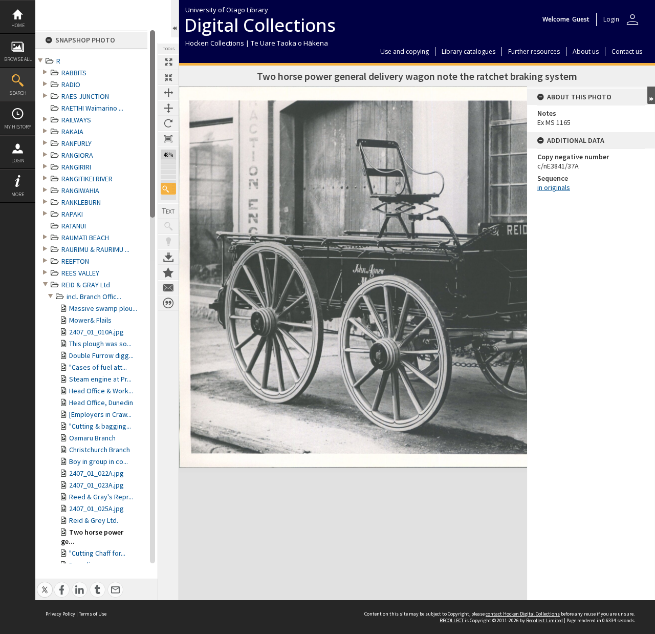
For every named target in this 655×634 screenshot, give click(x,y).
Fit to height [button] (168, 108)
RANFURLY (76, 143)
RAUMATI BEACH (85, 237)
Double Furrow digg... (101, 355)
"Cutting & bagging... (100, 426)
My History (17, 126)
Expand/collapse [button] (651, 95)
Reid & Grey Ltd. (93, 520)
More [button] (17, 194)
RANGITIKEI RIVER (87, 178)
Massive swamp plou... (103, 308)
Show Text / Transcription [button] (168, 211)
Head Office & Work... (101, 390)
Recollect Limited (544, 620)
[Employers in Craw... (100, 414)
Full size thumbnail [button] (168, 62)
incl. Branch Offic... (94, 296)
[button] (168, 189)
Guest (581, 19)
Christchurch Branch (99, 449)
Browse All (18, 59)
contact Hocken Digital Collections (523, 613)
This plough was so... (100, 343)
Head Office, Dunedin (101, 402)
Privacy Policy (60, 613)
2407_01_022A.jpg (96, 473)
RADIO (70, 84)
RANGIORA (77, 155)
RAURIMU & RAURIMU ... (95, 249)
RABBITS (73, 72)
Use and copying (404, 51)
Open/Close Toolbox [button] (175, 18)
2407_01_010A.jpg (96, 331)
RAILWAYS (76, 119)
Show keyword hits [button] (168, 226)
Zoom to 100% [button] (168, 138)
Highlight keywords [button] (168, 241)
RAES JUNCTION (85, 96)
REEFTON (75, 261)
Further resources (534, 51)
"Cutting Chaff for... (97, 553)
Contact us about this (168, 287)
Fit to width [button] (168, 92)
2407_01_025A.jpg (96, 508)
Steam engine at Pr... (100, 379)
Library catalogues (468, 51)
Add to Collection (168, 272)
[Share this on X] (45, 584)
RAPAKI (72, 214)
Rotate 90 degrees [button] (168, 123)
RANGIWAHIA (80, 190)
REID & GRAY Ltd (85, 284)
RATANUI (73, 225)
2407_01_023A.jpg (96, 485)
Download (168, 257)
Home (18, 25)
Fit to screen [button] (168, 77)
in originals (553, 187)
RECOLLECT (452, 620)
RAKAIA (72, 131)
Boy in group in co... (98, 461)
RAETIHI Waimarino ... (92, 108)
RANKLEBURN (81, 202)
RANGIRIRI (76, 167)
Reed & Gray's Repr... (101, 496)
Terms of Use (92, 613)
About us (586, 51)
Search (18, 93)
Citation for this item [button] (168, 303)
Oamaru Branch (92, 437)
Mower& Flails (90, 320)
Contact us (627, 51)
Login (18, 160)
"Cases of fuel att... (98, 367)
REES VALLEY (80, 273)
